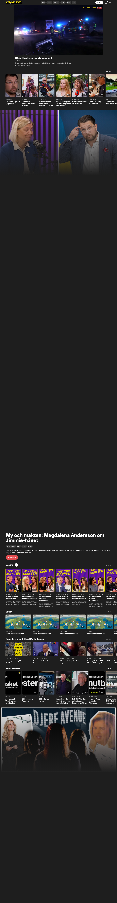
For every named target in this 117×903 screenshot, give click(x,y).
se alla (108, 71)
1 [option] (16, 565)
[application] (58, 30)
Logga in (99, 2)
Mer (74, 2)
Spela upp (13, 557)
